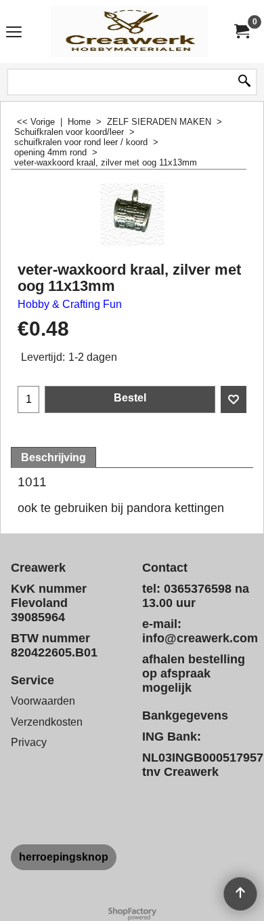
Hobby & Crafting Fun (70, 304)
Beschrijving (53, 457)
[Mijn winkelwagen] (241, 31)
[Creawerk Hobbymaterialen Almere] (129, 31)
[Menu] (14, 33)
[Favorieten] (233, 399)
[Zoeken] (244, 82)
